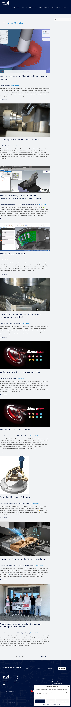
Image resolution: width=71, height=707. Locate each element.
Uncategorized (34, 204)
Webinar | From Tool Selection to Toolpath (19, 139)
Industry (32, 565)
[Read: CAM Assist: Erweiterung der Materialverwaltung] (25, 538)
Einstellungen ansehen (62, 701)
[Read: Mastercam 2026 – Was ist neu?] (25, 412)
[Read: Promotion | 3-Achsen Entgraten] (14, 475)
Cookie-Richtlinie (46, 704)
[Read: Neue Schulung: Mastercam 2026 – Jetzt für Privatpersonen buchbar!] (25, 294)
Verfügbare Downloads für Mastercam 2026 (20, 372)
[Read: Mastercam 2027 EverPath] (25, 236)
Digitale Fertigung (5, 85)
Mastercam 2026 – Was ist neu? (15, 429)
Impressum (59, 704)
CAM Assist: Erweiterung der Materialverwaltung (22, 559)
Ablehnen (50, 701)
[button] (68, 686)
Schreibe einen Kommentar (8, 204)
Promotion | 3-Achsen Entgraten (15, 497)
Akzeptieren (40, 701)
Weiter (43, 656)
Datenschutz (53, 704)
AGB (14, 702)
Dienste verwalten (39, 697)
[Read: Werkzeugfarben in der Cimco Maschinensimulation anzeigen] (25, 51)
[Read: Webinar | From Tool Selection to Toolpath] (25, 120)
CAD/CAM (3, 146)
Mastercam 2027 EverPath (12, 254)
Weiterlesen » (3, 99)
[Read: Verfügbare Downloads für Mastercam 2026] (25, 355)
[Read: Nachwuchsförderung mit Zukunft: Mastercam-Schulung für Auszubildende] (25, 602)
